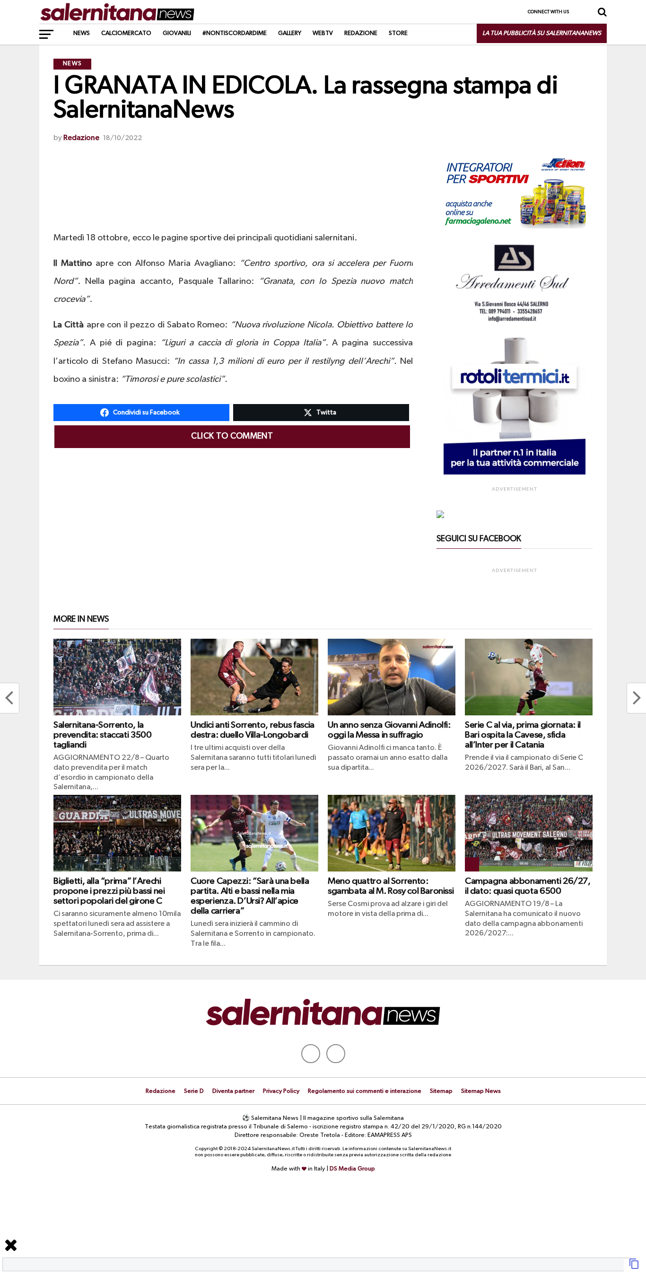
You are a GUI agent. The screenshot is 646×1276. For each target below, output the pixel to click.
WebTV (323, 33)
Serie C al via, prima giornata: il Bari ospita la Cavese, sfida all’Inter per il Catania (523, 735)
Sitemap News (481, 1091)
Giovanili (177, 33)
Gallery (289, 33)
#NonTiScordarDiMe (234, 33)
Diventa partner (233, 1091)
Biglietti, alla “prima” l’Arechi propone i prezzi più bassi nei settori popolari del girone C (109, 891)
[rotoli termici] (514, 472)
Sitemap (441, 1091)
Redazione (360, 33)
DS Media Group (352, 1169)
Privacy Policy (281, 1091)
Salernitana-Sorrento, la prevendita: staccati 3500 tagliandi (102, 735)
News (81, 33)
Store (398, 33)
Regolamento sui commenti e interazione (364, 1091)
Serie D (194, 1091)
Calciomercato (126, 33)
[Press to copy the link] (634, 1267)
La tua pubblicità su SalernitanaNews (541, 33)
